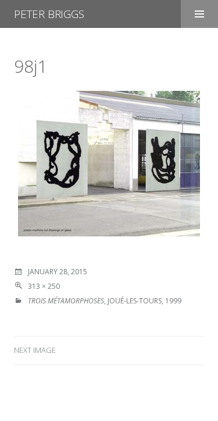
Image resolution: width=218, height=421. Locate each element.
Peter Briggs (49, 14)
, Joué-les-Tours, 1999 (104, 301)
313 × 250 (44, 286)
